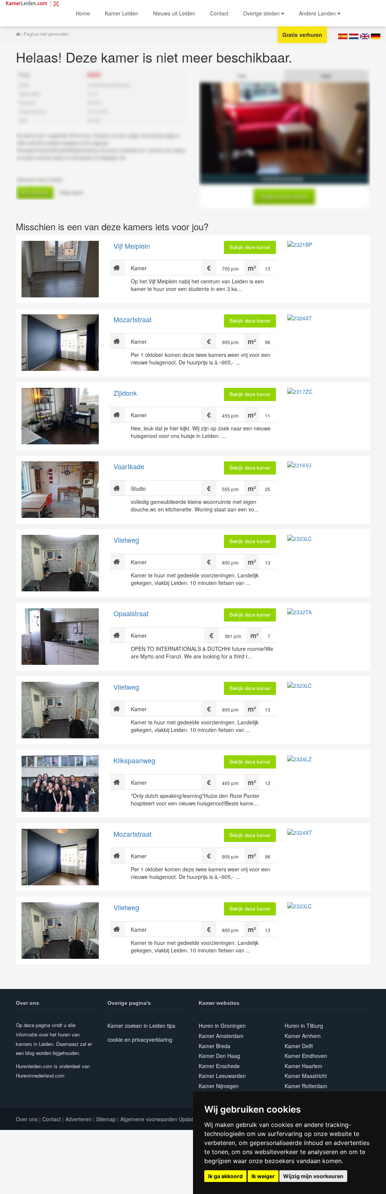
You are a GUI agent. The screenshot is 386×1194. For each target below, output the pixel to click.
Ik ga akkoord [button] (225, 1176)
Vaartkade (128, 466)
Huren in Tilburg (304, 1025)
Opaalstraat (131, 613)
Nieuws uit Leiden (174, 13)
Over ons (27, 1119)
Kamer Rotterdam (306, 1086)
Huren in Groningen (222, 1025)
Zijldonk (125, 393)
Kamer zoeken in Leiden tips (141, 1025)
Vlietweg (126, 540)
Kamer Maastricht (306, 1075)
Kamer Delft (299, 1046)
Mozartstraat (132, 319)
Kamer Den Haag (219, 1055)
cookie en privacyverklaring (139, 1039)
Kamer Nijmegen (219, 1086)
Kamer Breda (214, 1046)
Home (83, 13)
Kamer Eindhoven (306, 1055)
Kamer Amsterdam (221, 1035)
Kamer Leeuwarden (222, 1075)
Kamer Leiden (121, 13)
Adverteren (78, 1119)
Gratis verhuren (302, 34)
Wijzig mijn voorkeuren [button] (313, 1176)
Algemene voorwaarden (148, 1119)
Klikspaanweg (134, 760)
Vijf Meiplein (131, 246)
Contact (219, 13)
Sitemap (106, 1119)
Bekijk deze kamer (250, 247)
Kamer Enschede (219, 1066)
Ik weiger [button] (263, 1176)
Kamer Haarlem (303, 1066)
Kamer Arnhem (303, 1035)
